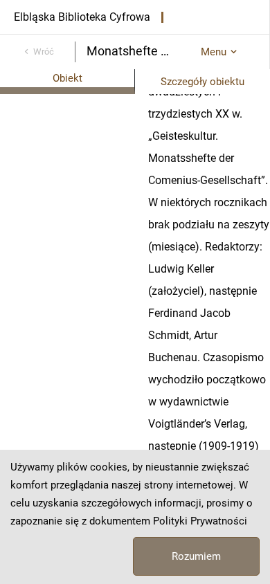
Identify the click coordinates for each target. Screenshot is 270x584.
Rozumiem (196, 556)
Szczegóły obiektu (202, 81)
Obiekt (67, 78)
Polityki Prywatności (200, 521)
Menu (213, 52)
